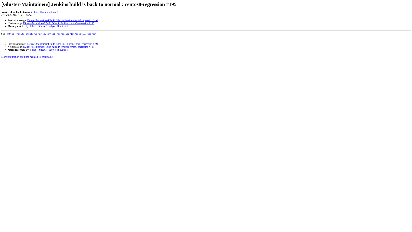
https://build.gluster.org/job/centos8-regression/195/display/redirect (52, 34)
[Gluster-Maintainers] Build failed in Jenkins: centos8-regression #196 (58, 23)
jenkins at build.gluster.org (44, 12)
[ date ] (33, 26)
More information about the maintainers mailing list (27, 56)
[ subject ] (53, 26)
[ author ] (63, 26)
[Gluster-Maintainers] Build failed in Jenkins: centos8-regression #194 (62, 20)
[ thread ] (42, 26)
